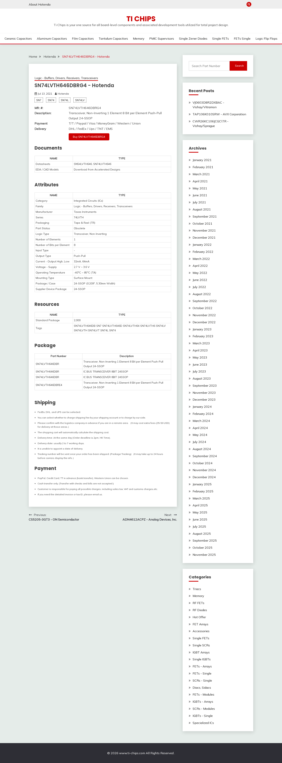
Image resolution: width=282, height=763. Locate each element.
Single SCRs (201, 645)
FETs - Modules (203, 694)
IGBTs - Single (203, 716)
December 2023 (204, 399)
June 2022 (200, 280)
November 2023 (204, 393)
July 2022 (199, 287)
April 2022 (200, 266)
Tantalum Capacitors (113, 38)
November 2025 (204, 555)
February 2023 (203, 336)
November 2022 (204, 315)
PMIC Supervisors (161, 38)
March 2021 (201, 174)
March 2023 (201, 343)
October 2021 (202, 223)
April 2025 (200, 505)
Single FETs (220, 38)
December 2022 (204, 322)
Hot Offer (199, 617)
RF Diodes (200, 610)
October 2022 (202, 308)
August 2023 (202, 378)
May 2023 (200, 357)
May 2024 (200, 435)
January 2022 (202, 244)
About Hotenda (39, 4)
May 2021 (200, 188)
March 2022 (201, 259)
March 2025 (201, 498)
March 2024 (201, 421)
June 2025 (200, 519)
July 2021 (199, 202)
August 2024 (202, 449)
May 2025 (200, 512)
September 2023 (205, 385)
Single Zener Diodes (193, 38)
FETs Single (242, 38)
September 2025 (205, 540)
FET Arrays (200, 624)
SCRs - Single (202, 680)
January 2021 (202, 160)
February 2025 (203, 491)
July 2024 (199, 442)
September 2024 (205, 456)
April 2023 (200, 350)
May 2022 (200, 273)
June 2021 (200, 195)
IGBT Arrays (201, 652)
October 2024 (202, 463)
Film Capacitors (83, 38)
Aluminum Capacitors (52, 38)
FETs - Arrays (202, 666)
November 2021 (204, 230)
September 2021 (205, 216)
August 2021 (202, 209)
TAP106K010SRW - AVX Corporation (219, 114)
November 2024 (204, 470)
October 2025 (202, 547)
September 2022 (205, 301)
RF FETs (198, 603)
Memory (138, 38)
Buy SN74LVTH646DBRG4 (89, 136)
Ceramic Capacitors (18, 38)
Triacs (197, 589)
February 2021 (203, 167)
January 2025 (202, 484)
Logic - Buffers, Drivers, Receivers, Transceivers (66, 78)
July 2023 (199, 371)
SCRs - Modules (204, 709)
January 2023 (202, 329)
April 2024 (200, 428)
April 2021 (200, 181)
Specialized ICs (203, 723)
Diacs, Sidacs (202, 687)
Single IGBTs (202, 659)
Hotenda (63, 93)
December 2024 (204, 477)
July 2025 (199, 526)
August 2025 (202, 533)
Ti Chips (141, 19)
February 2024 (203, 414)
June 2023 (200, 364)
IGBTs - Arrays (203, 701)
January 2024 (202, 407)
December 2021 (204, 237)
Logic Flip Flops (266, 38)
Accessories (201, 631)
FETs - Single (202, 673)
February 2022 (203, 252)
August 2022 (202, 294)
